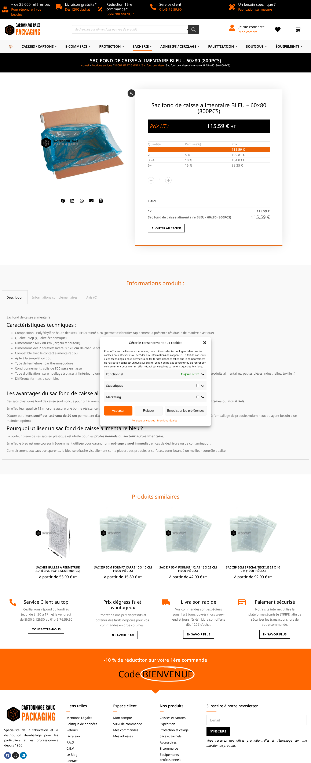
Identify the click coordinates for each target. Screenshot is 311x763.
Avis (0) (91, 297)
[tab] (15, 297)
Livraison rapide (198, 602)
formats (36, 378)
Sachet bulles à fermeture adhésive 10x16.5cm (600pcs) (58, 569)
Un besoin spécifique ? (256, 4)
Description (15, 297)
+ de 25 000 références (30, 4)
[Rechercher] (193, 29)
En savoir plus (122, 635)
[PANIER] (298, 29)
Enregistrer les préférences (186, 410)
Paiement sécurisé (275, 602)
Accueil (85, 65)
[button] (205, 343)
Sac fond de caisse (153, 65)
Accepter (118, 410)
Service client (170, 4)
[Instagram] (15, 755)
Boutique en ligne (102, 65)
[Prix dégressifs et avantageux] (89, 602)
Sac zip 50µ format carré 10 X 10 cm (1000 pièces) (123, 569)
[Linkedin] (23, 755)
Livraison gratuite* (80, 4)
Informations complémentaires (54, 297)
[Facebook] (7, 755)
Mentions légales (167, 420)
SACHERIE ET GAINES (127, 65)
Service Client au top (46, 602)
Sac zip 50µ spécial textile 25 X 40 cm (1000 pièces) (253, 569)
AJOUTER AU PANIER (166, 228)
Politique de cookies (143, 420)
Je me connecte (252, 26)
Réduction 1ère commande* (119, 6)
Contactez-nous (46, 629)
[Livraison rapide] (165, 602)
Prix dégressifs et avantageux (122, 604)
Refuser (148, 410)
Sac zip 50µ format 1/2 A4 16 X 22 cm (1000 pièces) (188, 569)
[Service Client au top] (13, 602)
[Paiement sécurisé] (241, 602)
